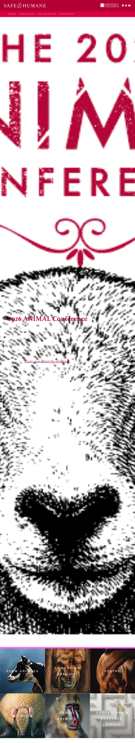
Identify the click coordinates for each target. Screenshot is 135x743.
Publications (27, 14)
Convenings (66, 14)
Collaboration (47, 14)
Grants (12, 14)
